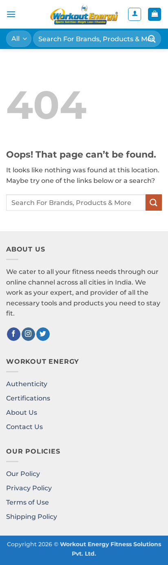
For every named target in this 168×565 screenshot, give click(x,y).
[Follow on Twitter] (43, 334)
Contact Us (24, 427)
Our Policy (23, 474)
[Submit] (152, 39)
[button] (11, 14)
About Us (21, 412)
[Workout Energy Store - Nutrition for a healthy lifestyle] (84, 14)
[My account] (134, 14)
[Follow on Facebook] (13, 334)
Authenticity (26, 384)
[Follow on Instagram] (28, 334)
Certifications (28, 398)
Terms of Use (27, 502)
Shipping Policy (31, 517)
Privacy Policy (29, 488)
